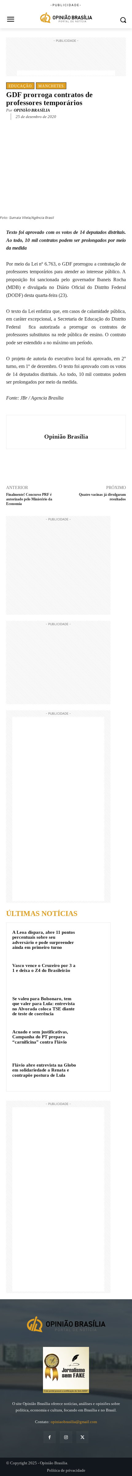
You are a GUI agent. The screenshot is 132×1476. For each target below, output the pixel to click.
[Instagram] (66, 1437)
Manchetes (51, 86)
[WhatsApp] (60, 126)
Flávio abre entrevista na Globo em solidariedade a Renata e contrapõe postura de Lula (44, 1070)
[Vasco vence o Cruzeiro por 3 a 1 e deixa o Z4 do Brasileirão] (92, 974)
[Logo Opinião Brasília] (66, 18)
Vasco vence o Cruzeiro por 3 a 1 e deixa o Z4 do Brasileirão (44, 968)
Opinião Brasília (32, 110)
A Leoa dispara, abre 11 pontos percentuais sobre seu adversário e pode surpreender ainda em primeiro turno (43, 940)
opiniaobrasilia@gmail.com (74, 1421)
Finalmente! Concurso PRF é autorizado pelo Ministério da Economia (29, 499)
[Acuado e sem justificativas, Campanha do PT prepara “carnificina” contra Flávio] (92, 1040)
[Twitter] (46, 126)
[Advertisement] (66, 59)
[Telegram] (74, 126)
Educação (20, 86)
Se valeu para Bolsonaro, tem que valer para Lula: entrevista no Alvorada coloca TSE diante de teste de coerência (43, 1006)
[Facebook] (31, 126)
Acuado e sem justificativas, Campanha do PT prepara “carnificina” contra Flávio (40, 1036)
